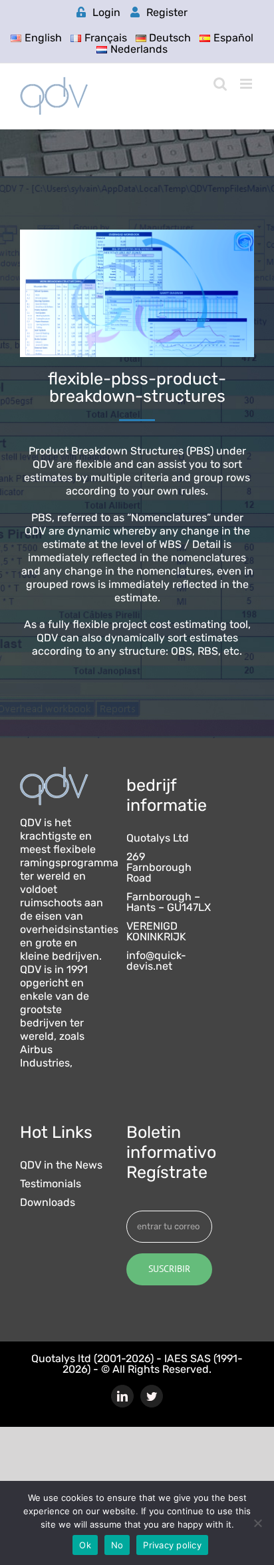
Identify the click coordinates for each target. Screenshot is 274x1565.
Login (106, 12)
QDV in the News (61, 1165)
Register (167, 12)
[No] (257, 1523)
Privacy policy (172, 1545)
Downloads (47, 1202)
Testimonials (50, 1184)
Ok (85, 1545)
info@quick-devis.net (156, 961)
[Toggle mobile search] (220, 84)
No (117, 1545)
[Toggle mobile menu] (247, 84)
